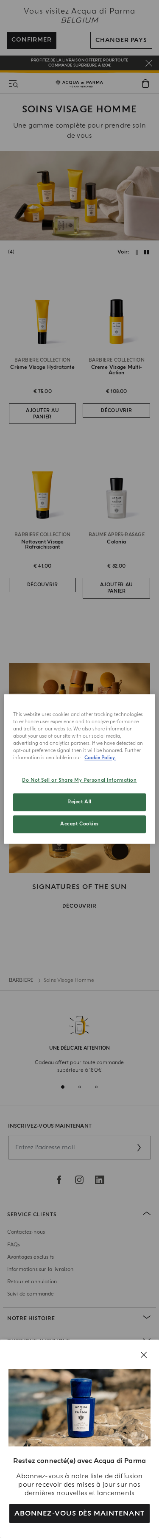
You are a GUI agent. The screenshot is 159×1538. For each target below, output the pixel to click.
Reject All (79, 802)
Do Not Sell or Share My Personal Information (79, 780)
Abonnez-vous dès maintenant (79, 1513)
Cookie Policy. (100, 758)
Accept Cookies (79, 824)
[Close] (144, 1355)
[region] (79, 769)
